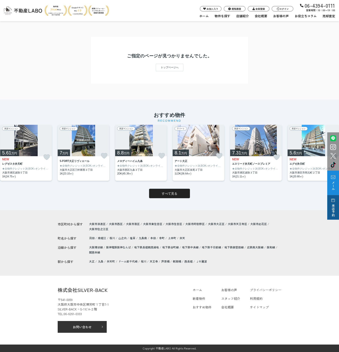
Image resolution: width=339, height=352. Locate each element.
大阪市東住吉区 (152, 224)
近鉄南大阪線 (255, 247)
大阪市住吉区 (174, 224)
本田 (153, 238)
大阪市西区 (116, 224)
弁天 (182, 238)
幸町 (162, 238)
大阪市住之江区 (98, 229)
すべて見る (169, 193)
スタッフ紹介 (230, 298)
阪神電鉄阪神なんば (119, 247)
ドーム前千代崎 (128, 261)
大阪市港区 (133, 224)
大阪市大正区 (216, 224)
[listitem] (83, 153)
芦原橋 (165, 261)
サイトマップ (259, 307)
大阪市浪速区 (97, 224)
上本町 (172, 238)
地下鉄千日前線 (212, 247)
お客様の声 (281, 16)
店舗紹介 (242, 16)
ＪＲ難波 (201, 261)
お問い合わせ (82, 327)
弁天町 (111, 261)
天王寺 (154, 261)
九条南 (143, 238)
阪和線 (271, 247)
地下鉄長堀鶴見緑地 (147, 247)
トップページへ (170, 67)
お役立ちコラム (306, 16)
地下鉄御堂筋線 (234, 247)
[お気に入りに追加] (47, 157)
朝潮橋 (177, 261)
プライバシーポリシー (265, 289)
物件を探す (222, 16)
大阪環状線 (96, 247)
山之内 (122, 238)
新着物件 (199, 298)
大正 (92, 261)
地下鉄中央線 (190, 247)
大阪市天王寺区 (237, 224)
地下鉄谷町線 (171, 247)
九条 (100, 261)
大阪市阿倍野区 (195, 224)
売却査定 (329, 16)
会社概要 (261, 16)
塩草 (133, 238)
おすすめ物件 (202, 307)
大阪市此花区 (258, 224)
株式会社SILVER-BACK (83, 289)
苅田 (92, 238)
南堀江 (102, 238)
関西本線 (94, 252)
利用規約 (256, 298)
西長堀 (188, 261)
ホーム (204, 16)
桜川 (112, 238)
